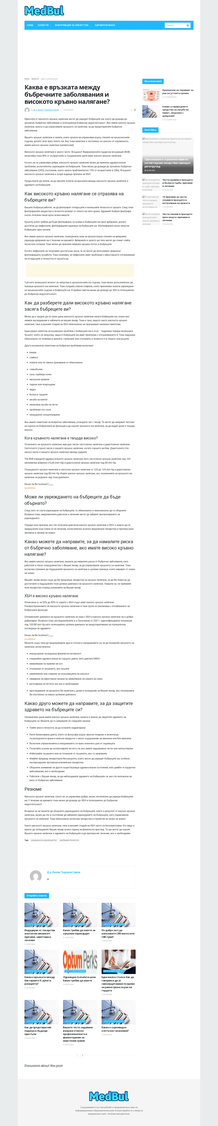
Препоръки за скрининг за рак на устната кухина (177, 92)
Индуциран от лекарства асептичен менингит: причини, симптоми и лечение (39, 935)
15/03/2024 (68, 938)
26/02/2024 (30, 1038)
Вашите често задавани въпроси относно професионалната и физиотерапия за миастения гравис (78, 1034)
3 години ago (170, 97)
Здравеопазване (105, 25)
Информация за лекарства (71, 25)
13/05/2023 (68, 110)
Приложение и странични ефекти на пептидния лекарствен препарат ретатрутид (168, 163)
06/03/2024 (107, 941)
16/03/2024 (30, 944)
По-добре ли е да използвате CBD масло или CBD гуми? (118, 934)
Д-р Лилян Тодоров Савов (46, 110)
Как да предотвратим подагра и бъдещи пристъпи (37, 1031)
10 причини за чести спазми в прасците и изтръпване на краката (176, 199)
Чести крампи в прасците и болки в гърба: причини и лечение (177, 182)
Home (30, 25)
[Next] (83, 1055)
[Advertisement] (109, 52)
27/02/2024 (107, 995)
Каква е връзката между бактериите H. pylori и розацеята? (39, 980)
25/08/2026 (168, 190)
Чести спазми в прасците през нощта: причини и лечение (177, 217)
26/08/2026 (150, 170)
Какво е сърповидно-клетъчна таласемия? (115, 1029)
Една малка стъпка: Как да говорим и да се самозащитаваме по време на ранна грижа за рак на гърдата (118, 983)
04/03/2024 (68, 984)
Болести (43, 25)
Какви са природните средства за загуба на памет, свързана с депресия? (175, 111)
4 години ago (170, 120)
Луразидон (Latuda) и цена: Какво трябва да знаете (79, 978)
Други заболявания (49, 79)
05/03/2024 (30, 988)
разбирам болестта (69, 840)
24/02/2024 (68, 1045)
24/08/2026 (168, 224)
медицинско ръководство (44, 840)
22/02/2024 (107, 1035)
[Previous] (77, 1055)
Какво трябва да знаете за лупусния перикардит (79, 932)
